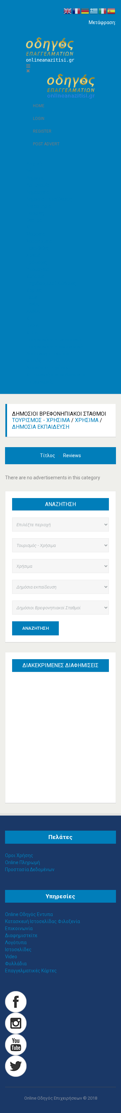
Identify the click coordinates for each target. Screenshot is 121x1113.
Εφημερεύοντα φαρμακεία (54, 339)
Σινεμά (33, 255)
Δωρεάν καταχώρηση (49, 367)
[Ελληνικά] (94, 10)
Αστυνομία (38, 185)
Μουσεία (35, 234)
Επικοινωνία (40, 382)
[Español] (111, 10)
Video (11, 956)
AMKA (33, 311)
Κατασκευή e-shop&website (56, 374)
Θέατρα (34, 220)
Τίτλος (48, 455)
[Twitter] (16, 1065)
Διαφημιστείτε (21, 935)
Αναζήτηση (35, 628)
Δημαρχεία (37, 192)
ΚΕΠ (30, 227)
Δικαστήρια (38, 206)
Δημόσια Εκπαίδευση (49, 199)
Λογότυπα (16, 942)
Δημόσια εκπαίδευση (40, 427)
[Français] (76, 10)
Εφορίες (35, 213)
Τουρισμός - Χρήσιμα (41, 420)
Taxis (31, 297)
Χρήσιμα (86, 420)
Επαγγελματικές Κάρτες (31, 970)
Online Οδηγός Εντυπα (29, 914)
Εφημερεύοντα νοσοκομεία (55, 346)
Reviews (72, 455)
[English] (68, 10)
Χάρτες (34, 290)
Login (38, 118)
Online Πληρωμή (22, 862)
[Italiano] (102, 10)
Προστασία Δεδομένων (29, 869)
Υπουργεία (37, 269)
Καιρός (33, 360)
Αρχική (34, 163)
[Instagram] (16, 1023)
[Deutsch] (85, 10)
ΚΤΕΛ (32, 332)
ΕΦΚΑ (32, 304)
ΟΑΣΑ (32, 325)
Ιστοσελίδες (18, 949)
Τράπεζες (36, 262)
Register (42, 131)
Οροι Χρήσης (19, 855)
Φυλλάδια (16, 963)
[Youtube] (16, 1044)
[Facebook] (16, 1001)
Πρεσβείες (37, 248)
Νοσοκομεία (39, 241)
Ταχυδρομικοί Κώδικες (51, 283)
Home (38, 105)
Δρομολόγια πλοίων (48, 353)
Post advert (46, 144)
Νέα (30, 170)
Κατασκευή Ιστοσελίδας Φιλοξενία (42, 921)
